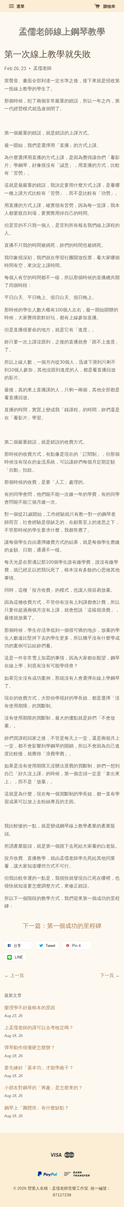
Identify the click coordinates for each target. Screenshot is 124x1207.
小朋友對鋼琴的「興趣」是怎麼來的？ (43, 1087)
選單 (20, 6)
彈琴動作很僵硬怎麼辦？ (29, 1047)
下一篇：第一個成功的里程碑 (62, 926)
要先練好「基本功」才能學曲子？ (39, 1067)
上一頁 (17, 975)
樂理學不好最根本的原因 (29, 1007)
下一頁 (107, 975)
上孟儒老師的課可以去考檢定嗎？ (39, 1027)
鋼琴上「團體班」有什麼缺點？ (36, 1107)
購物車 (108, 6)
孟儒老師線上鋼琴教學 (62, 31)
